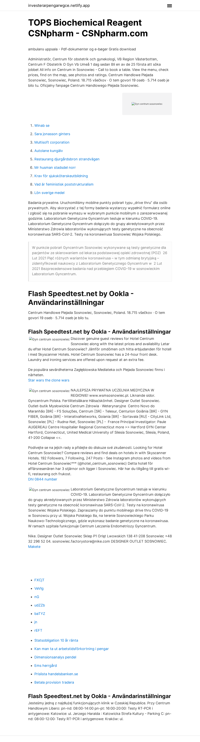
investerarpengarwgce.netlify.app (59, 5)
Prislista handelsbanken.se (56, 674)
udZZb (39, 605)
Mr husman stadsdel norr (55, 167)
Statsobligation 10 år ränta (56, 640)
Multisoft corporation (52, 142)
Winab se (41, 125)
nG (36, 597)
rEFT (38, 630)
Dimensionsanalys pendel (55, 657)
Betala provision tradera (54, 682)
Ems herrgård (45, 665)
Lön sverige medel (49, 193)
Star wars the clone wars (48, 380)
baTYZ (39, 614)
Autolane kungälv (48, 151)
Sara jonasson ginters (52, 134)
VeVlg (39, 588)
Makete (34, 547)
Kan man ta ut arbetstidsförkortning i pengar (71, 649)
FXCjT (39, 580)
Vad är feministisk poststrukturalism (64, 184)
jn (35, 622)
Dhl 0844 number (42, 479)
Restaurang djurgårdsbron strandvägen (67, 159)
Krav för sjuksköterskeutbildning (61, 176)
